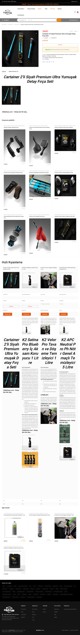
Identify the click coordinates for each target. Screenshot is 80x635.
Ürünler (23, 606)
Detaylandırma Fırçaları (55, 54)
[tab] (4, 71)
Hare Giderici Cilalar (68, 586)
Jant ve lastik (43, 214)
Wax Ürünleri (55, 594)
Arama (58, 20)
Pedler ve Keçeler (63, 589)
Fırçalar (66, 54)
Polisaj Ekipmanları (21, 591)
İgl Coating (23, 597)
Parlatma (52, 589)
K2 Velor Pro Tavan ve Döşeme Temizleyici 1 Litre (64, 515)
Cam (30, 586)
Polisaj (14, 591)
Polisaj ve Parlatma (39, 591)
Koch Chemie (18, 589)
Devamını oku (7, 314)
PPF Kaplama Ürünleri (58, 591)
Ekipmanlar (62, 54)
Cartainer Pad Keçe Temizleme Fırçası (11, 127)
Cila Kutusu (40, 586)
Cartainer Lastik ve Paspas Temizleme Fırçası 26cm (65, 216)
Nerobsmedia (11, 630)
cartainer (46, 57)
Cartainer (46, 38)
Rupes (66, 591)
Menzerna (38, 589)
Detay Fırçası (60, 57)
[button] (36, 33)
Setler (14, 594)
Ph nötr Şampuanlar (6, 591)
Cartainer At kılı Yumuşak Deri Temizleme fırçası (13, 172)
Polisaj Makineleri (30, 591)
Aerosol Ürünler (32, 513)
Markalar (44, 56)
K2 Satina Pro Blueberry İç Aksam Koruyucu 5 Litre (13, 548)
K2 (43, 513)
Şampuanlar (39, 597)
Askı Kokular (9, 586)
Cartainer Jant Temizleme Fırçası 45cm (37, 216)
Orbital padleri (45, 589)
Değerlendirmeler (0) (13, 71)
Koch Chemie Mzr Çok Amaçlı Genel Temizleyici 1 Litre (14, 515)
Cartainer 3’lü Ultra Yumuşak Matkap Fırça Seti (64, 172)
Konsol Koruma (15, 546)
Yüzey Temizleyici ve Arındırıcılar (66, 594)
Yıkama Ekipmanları (6, 597)
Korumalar (46, 513)
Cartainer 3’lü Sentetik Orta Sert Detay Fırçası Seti (39, 172)
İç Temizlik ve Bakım (72, 54)
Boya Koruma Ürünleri (23, 586)
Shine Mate (24, 594)
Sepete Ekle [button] (44, 314)
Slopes (30, 594)
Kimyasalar (21, 513)
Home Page (4, 24)
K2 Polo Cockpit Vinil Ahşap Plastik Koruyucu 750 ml (39, 515)
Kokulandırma (25, 589)
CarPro (34, 586)
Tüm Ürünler (10, 24)
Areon (4, 586)
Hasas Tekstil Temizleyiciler (60, 513)
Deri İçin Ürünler (10, 171)
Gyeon (61, 586)
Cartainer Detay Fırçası (52, 57)
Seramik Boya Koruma (7, 594)
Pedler (57, 589)
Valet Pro (49, 594)
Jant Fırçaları (38, 214)
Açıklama (4, 71)
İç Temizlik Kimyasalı (7, 513)
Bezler (15, 586)
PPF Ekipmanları (48, 591)
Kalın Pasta (5, 589)
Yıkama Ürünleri (15, 597)
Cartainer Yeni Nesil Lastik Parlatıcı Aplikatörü (64, 127)
